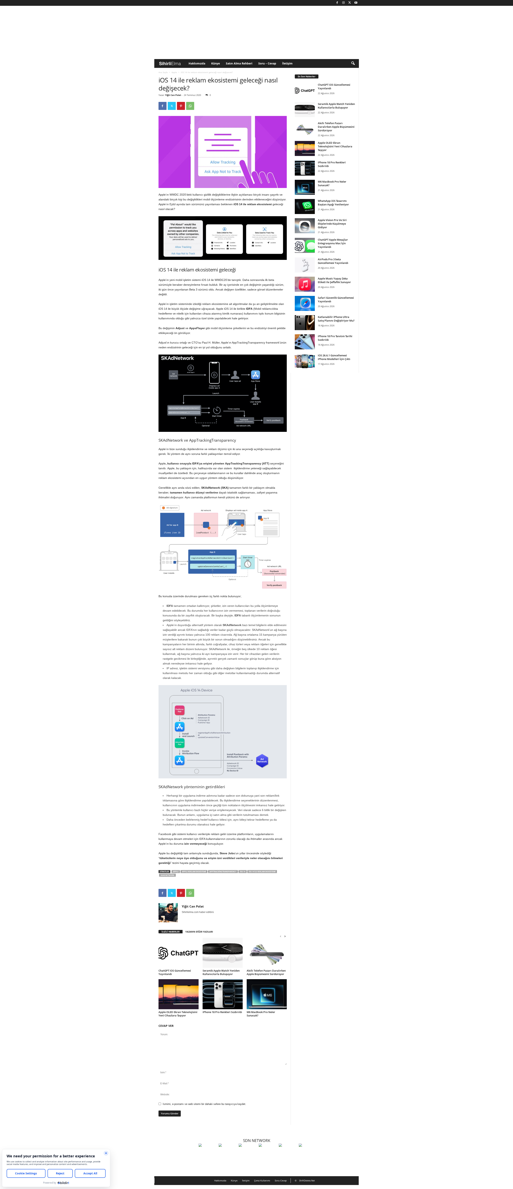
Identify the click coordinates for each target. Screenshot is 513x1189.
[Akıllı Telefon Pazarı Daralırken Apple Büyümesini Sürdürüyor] (267, 953)
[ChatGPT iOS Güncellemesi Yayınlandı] (179, 953)
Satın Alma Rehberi (239, 63)
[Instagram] (343, 3)
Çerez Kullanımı (262, 1180)
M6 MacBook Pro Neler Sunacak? (261, 1013)
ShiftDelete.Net (307, 1180)
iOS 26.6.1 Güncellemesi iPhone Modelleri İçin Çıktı (334, 357)
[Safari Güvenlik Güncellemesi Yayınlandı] (305, 303)
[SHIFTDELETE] (208, 1153)
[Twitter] (349, 3)
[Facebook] (337, 3)
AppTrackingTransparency (222, 871)
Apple (174, 72)
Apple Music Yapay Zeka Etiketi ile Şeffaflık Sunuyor (334, 280)
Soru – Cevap (267, 63)
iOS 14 (242, 871)
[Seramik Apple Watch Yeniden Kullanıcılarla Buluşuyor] (223, 953)
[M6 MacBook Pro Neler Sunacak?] (267, 994)
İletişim (287, 63)
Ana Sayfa (163, 72)
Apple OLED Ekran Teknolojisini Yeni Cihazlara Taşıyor (178, 1013)
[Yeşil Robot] (248, 1153)
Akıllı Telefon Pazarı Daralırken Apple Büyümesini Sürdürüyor (266, 972)
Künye (215, 63)
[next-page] (285, 936)
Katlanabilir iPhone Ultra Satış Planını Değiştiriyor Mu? (336, 318)
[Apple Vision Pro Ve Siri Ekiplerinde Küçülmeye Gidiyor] (305, 225)
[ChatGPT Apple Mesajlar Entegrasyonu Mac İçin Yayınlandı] (305, 245)
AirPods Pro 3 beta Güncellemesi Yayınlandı (333, 261)
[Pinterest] (181, 106)
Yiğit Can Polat (173, 94)
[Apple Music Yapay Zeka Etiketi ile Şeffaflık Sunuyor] (305, 284)
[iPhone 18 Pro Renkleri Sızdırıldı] (223, 994)
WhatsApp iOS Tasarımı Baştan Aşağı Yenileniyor (333, 202)
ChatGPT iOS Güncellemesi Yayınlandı (175, 972)
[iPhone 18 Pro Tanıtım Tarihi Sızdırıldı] (305, 341)
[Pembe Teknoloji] (288, 1153)
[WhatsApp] (190, 106)
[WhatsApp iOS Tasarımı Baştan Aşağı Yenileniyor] (305, 206)
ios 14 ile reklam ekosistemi (262, 871)
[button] (352, 63)
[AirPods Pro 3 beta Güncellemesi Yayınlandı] (305, 264)
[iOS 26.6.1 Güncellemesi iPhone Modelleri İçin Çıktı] (305, 361)
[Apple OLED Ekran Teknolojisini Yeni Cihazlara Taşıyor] (179, 994)
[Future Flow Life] (308, 1153)
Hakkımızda (197, 63)
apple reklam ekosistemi (194, 871)
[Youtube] (355, 3)
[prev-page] (280, 936)
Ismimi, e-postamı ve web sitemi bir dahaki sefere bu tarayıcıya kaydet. (204, 1104)
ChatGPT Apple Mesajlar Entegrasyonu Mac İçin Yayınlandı (333, 243)
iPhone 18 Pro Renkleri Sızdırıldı (222, 1012)
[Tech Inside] (268, 1153)
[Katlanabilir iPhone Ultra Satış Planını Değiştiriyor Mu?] (305, 322)
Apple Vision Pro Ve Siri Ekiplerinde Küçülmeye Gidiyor (332, 223)
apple (176, 871)
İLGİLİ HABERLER (171, 931)
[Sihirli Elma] (228, 1153)
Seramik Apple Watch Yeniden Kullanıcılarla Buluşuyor (221, 972)
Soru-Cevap (281, 1180)
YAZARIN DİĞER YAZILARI (199, 931)
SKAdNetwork (167, 875)
